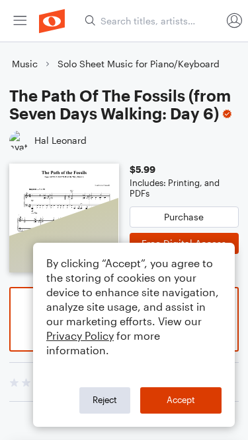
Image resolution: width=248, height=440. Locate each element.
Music (25, 63)
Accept (181, 399)
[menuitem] (19, 21)
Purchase (184, 216)
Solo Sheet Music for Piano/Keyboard (139, 63)
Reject (105, 399)
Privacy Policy (80, 335)
